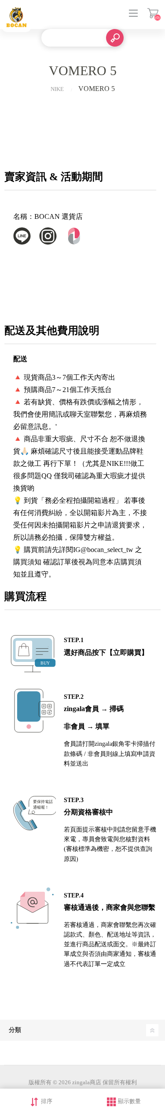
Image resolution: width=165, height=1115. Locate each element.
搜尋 (115, 38)
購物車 (153, 13)
